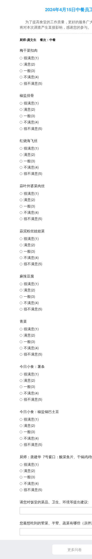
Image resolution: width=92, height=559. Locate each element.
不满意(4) (31, 76)
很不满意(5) (33, 83)
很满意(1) (31, 57)
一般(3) (29, 70)
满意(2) (29, 64)
